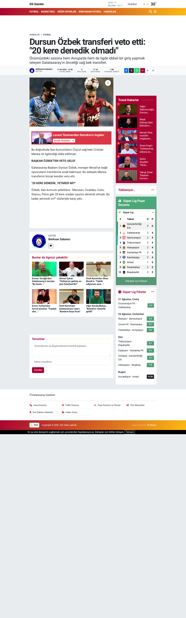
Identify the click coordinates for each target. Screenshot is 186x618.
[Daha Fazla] (142, 70)
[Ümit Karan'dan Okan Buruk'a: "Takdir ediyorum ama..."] (98, 268)
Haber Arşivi (71, 412)
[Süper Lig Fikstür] (152, 291)
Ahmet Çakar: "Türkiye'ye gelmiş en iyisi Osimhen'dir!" (70, 281)
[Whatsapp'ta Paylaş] (137, 70)
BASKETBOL (48, 11)
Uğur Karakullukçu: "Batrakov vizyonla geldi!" (96, 308)
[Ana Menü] (155, 12)
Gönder (38, 370)
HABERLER (110, 11)
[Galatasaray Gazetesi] (42, 394)
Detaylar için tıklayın (136, 280)
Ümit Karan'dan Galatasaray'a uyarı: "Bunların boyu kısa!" (70, 308)
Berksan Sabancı (59, 239)
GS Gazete (36, 4)
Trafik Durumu (72, 405)
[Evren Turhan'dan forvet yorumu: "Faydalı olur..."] (44, 296)
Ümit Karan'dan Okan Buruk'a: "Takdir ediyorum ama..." (97, 281)
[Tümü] (152, 189)
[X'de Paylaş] (131, 70)
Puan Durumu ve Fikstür (109, 405)
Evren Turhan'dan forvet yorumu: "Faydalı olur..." (44, 308)
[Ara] (151, 12)
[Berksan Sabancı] (39, 240)
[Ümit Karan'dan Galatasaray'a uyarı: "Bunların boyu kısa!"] (71, 296)
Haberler (34, 34)
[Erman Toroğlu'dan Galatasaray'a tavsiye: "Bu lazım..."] (44, 268)
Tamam (130, 432)
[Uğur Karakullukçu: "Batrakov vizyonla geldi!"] (98, 296)
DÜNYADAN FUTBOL (90, 11)
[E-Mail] (50, 245)
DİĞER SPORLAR (67, 11)
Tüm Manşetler (137, 405)
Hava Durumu (39, 405)
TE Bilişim (152, 425)
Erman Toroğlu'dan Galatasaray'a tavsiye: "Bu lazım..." (43, 281)
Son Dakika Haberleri (43, 412)
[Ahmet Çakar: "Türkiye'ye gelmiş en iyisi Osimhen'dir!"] (71, 268)
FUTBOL (34, 11)
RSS (35, 425)
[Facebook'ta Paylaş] (126, 70)
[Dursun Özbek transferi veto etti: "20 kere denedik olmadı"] (71, 102)
